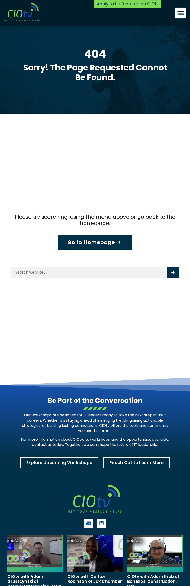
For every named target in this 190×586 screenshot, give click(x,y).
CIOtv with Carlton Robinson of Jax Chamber (94, 579)
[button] (180, 13)
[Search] (173, 272)
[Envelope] (88, 523)
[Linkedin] (101, 523)
